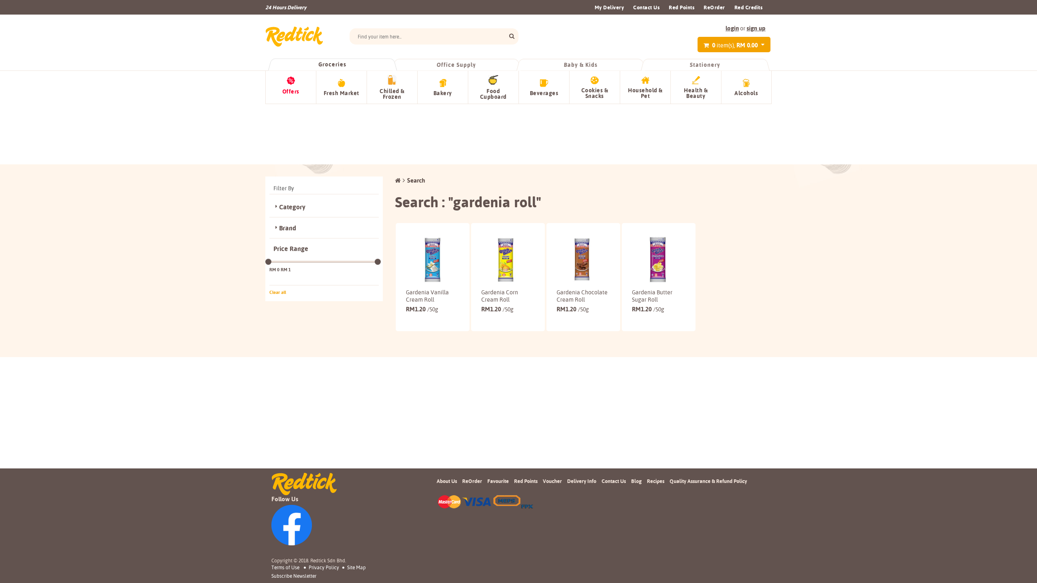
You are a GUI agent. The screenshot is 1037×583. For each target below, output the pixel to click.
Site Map (356, 567)
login (732, 28)
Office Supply (457, 64)
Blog (636, 481)
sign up (756, 28)
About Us (447, 481)
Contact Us (646, 7)
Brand (287, 228)
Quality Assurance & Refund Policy (708, 481)
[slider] (268, 262)
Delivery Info (581, 481)
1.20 (422, 309)
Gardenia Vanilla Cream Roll (427, 296)
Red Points (681, 7)
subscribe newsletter (293, 576)
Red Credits (748, 7)
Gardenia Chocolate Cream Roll (582, 296)
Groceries (332, 64)
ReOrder (714, 7)
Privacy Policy (324, 567)
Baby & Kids (581, 64)
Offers (290, 91)
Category (292, 207)
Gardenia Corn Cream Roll (499, 296)
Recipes (655, 481)
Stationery (704, 64)
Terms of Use (285, 567)
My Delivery (609, 7)
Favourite (498, 481)
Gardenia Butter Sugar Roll (652, 296)
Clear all (277, 292)
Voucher (552, 481)
